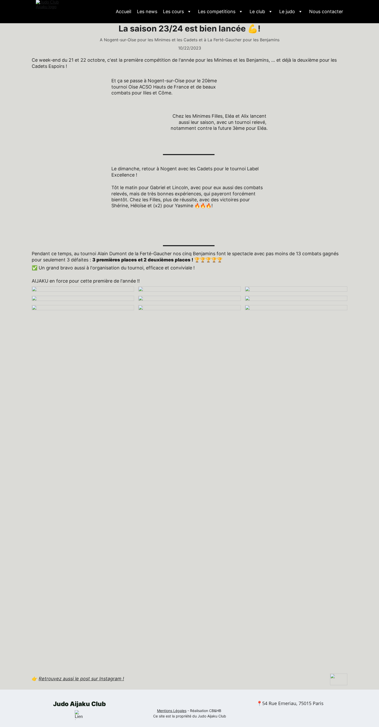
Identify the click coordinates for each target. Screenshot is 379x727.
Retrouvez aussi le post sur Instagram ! (81, 678)
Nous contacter (326, 11)
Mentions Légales (171, 710)
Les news (147, 11)
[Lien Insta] (79, 715)
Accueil (123, 11)
